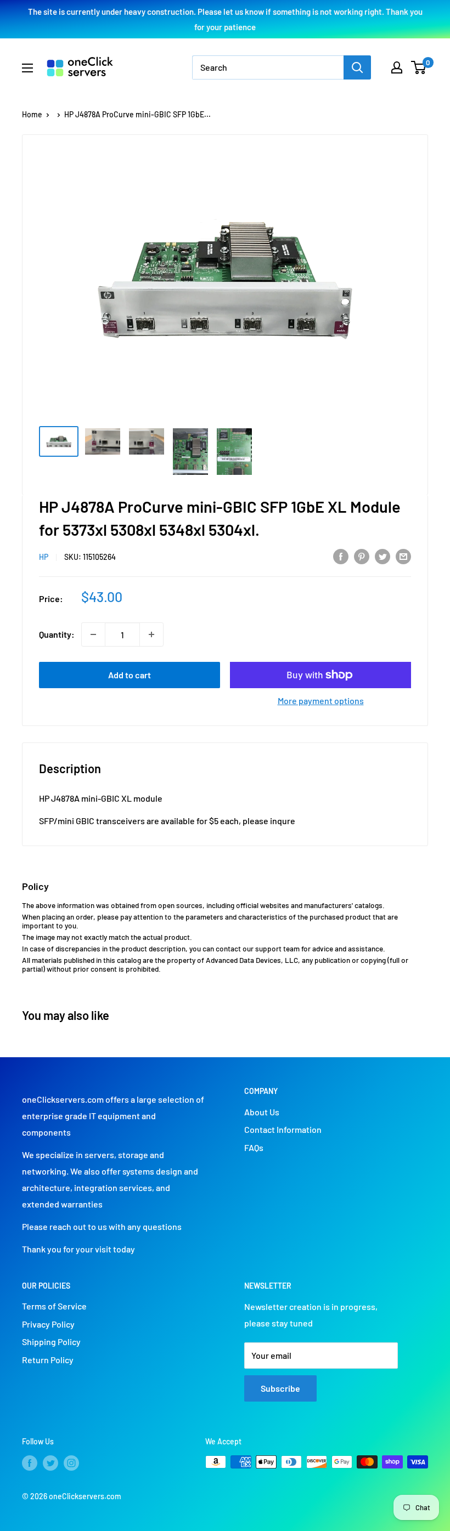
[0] (419, 67)
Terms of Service (54, 1306)
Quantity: (57, 634)
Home (32, 114)
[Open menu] (27, 68)
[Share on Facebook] (340, 555)
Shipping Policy (51, 1341)
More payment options (321, 700)
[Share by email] (403, 555)
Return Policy (48, 1359)
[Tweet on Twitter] (382, 555)
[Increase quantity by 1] (151, 634)
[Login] (396, 67)
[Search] (357, 67)
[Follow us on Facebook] (29, 1463)
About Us (261, 1112)
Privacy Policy (48, 1324)
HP (43, 557)
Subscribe (280, 1388)
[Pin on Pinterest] (361, 555)
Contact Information (283, 1129)
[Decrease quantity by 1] (93, 634)
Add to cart (129, 675)
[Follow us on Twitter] (50, 1463)
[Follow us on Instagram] (71, 1463)
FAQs (253, 1147)
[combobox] (268, 67)
